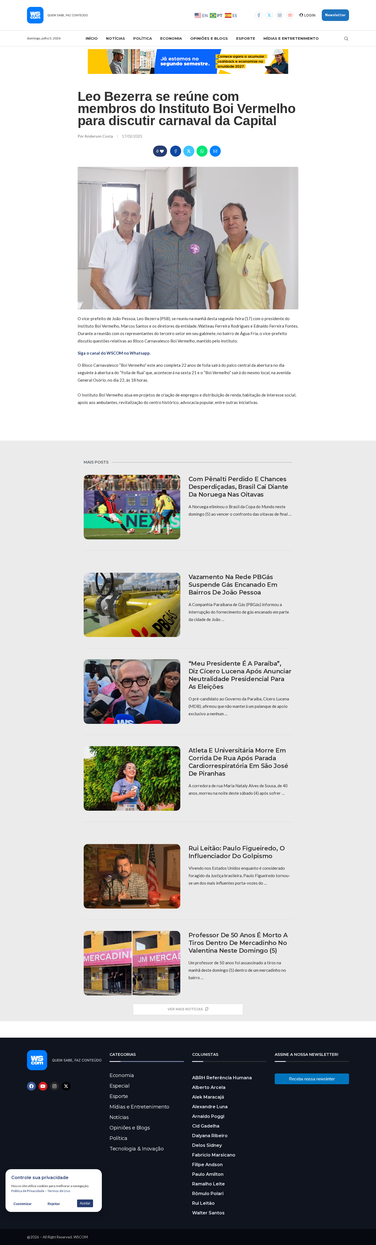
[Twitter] (269, 15)
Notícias (115, 38)
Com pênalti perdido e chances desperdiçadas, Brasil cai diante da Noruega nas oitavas (238, 486)
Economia (171, 38)
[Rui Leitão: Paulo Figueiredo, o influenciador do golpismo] (132, 876)
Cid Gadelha (205, 1126)
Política (142, 38)
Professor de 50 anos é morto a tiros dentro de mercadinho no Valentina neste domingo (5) (238, 942)
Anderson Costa (99, 136)
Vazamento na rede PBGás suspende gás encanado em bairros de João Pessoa (233, 584)
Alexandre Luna (210, 1106)
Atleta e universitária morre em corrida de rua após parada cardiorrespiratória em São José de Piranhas (238, 762)
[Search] (346, 38)
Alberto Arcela (208, 1087)
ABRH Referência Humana (222, 1077)
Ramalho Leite (208, 1184)
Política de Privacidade (27, 1191)
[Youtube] (290, 15)
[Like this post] (162, 151)
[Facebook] (259, 15)
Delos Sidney (207, 1145)
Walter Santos (208, 1212)
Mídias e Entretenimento (291, 38)
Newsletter (335, 15)
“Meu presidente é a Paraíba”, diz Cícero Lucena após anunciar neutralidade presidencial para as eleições (240, 675)
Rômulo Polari (208, 1193)
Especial (120, 1086)
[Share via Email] (215, 151)
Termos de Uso (58, 1191)
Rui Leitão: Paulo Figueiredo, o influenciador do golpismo (237, 852)
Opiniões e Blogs (209, 38)
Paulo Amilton (208, 1174)
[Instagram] (280, 15)
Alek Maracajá (208, 1097)
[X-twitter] (66, 1086)
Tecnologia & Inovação (137, 1149)
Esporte (245, 38)
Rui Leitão (203, 1203)
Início (92, 38)
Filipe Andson (207, 1164)
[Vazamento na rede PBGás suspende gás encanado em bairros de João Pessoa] (132, 605)
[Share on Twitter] (188, 151)
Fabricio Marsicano (213, 1155)
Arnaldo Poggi (208, 1116)
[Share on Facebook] (175, 151)
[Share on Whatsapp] (202, 151)
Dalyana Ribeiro (210, 1135)
